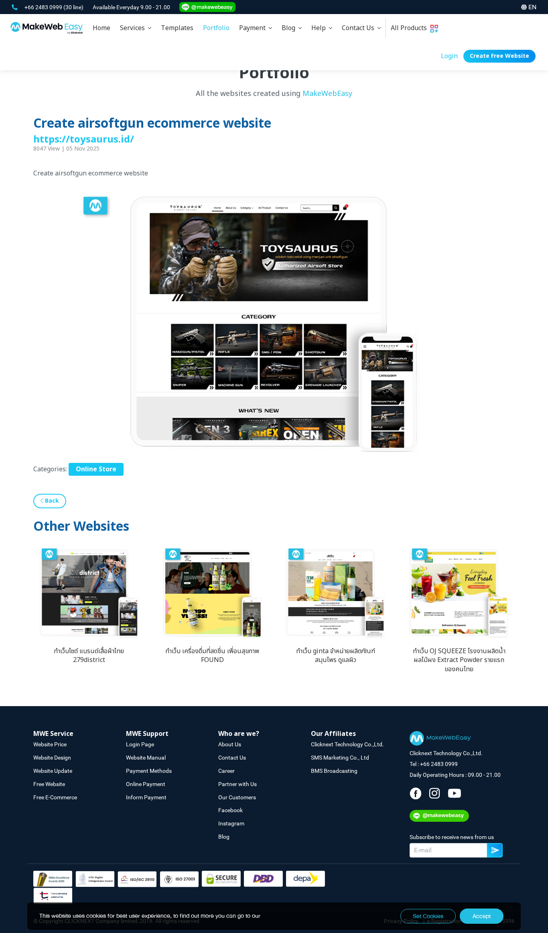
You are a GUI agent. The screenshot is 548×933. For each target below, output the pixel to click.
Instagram (231, 823)
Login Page (140, 744)
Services (134, 28)
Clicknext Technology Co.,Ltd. (347, 744)
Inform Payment (146, 797)
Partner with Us (237, 784)
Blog (290, 28)
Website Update (52, 771)
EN (532, 7)
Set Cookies (428, 916)
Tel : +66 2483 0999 (434, 764)
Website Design (52, 757)
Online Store (96, 469)
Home (101, 28)
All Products (410, 28)
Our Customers (237, 797)
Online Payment (145, 784)
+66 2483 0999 (43, 7)
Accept (482, 916)
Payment (254, 28)
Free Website (49, 784)
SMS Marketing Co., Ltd (340, 757)
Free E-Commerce (55, 797)
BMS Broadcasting (334, 771)
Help (320, 28)
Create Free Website (499, 56)
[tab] (135, 28)
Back (51, 501)
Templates (177, 28)
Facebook (230, 810)
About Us (229, 744)
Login (449, 56)
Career (226, 771)
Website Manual (146, 757)
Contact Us (360, 28)
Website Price (50, 744)
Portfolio (216, 28)
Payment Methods (149, 771)
